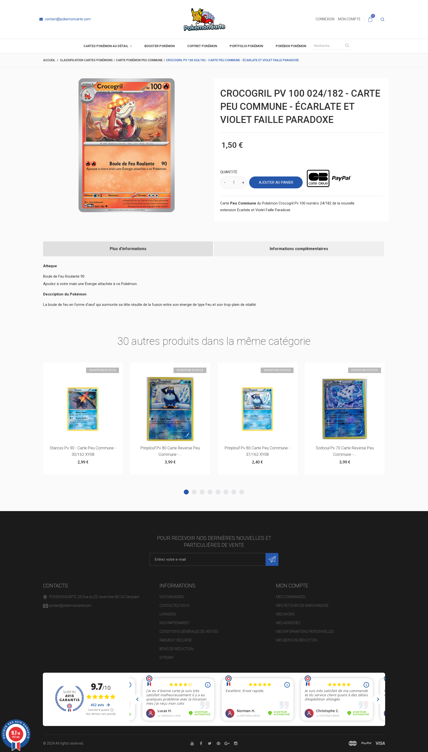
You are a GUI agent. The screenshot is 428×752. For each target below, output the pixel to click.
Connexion (325, 19)
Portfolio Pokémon (246, 46)
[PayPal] (366, 743)
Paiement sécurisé (176, 640)
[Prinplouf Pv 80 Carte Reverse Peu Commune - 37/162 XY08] (82, 409)
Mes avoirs (285, 614)
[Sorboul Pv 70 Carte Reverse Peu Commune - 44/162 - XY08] (257, 409)
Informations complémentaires (299, 248)
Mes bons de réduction (297, 640)
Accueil (49, 60)
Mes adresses (288, 623)
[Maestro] (353, 743)
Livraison (168, 614)
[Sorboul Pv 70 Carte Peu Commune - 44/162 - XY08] (344, 409)
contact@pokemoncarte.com (67, 19)
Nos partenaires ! (175, 623)
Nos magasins (172, 597)
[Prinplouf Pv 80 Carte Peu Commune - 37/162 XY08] (170, 409)
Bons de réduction (176, 649)
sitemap (166, 658)
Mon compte (349, 19)
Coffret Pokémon (202, 46)
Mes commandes (290, 597)
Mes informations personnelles (305, 632)
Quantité (228, 172)
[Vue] (95, 368)
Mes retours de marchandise (302, 605)
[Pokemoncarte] (204, 19)
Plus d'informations (128, 248)
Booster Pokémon (159, 46)
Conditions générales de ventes (189, 632)
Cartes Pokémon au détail (105, 46)
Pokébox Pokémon (291, 46)
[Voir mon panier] (370, 19)
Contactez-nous (174, 605)
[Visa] (380, 743)
